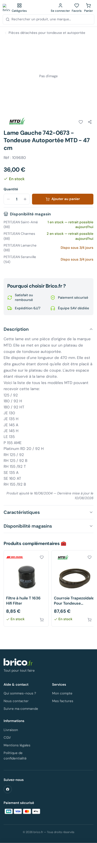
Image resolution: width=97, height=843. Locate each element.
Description (16, 329)
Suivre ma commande (21, 708)
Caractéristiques (22, 512)
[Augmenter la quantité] (25, 199)
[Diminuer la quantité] (8, 199)
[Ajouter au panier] (41, 619)
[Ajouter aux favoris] (80, 121)
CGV (7, 737)
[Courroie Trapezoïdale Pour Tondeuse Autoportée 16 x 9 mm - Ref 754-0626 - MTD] (74, 588)
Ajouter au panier (65, 199)
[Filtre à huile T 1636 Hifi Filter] (26, 588)
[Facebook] (8, 789)
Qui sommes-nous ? (20, 693)
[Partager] (89, 122)
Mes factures (62, 701)
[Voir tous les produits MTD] (16, 121)
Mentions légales (17, 745)
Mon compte (62, 693)
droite (51, 376)
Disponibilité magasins (28, 526)
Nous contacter (16, 701)
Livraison (11, 730)
